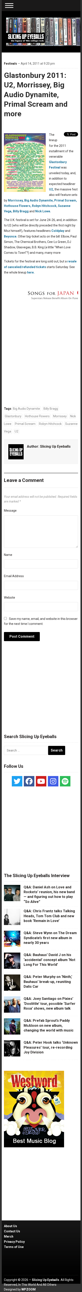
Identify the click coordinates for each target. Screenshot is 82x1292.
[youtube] (41, 781)
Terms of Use (14, 1247)
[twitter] (17, 781)
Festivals (10, 63)
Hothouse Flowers (37, 416)
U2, (51, 189)
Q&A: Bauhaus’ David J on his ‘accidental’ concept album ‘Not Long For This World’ (49, 960)
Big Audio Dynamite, (39, 200)
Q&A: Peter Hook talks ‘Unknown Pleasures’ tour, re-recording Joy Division (51, 1047)
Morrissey (60, 416)
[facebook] (29, 781)
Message (10, 510)
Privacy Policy (14, 1241)
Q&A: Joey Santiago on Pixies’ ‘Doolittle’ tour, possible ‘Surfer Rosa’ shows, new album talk (49, 1003)
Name (8, 555)
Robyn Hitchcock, (44, 206)
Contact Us (12, 1231)
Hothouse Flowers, (17, 206)
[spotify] (65, 781)
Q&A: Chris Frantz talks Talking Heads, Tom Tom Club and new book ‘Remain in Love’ (49, 916)
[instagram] (53, 781)
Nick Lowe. (43, 211)
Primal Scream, (65, 200)
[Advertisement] (41, 690)
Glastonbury (13, 416)
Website (9, 597)
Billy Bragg (21, 211)
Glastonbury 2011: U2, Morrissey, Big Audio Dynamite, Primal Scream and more (36, 94)
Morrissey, (16, 200)
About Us (10, 1226)
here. (31, 272)
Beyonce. (10, 236)
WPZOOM (28, 1289)
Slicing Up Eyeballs (55, 446)
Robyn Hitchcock (50, 424)
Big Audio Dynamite (26, 408)
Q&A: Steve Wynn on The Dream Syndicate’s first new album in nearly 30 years (50, 938)
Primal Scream (25, 424)
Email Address (14, 576)
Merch (8, 1236)
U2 (16, 431)
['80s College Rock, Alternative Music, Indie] (43, 31)
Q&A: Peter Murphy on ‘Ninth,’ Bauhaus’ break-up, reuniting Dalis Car (48, 982)
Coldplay (57, 231)
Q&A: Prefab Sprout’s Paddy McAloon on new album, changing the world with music (48, 1025)
